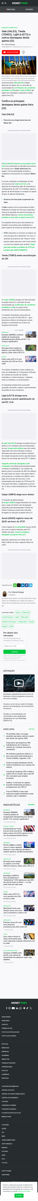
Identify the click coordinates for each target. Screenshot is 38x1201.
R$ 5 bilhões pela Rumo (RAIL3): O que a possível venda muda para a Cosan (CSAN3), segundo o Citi (19, 756)
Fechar (19, 1195)
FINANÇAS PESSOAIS (8, 1063)
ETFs (3, 1159)
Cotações (29, 9)
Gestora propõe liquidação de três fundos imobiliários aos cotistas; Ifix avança (20, 765)
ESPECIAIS (5, 1078)
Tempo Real (10, 9)
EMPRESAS (5, 1051)
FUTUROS (5, 1151)
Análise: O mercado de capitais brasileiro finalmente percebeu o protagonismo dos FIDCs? (18, 785)
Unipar (5, 626)
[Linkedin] (17, 1008)
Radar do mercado (10, 27)
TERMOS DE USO (7, 1028)
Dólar (4, 357)
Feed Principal (8, 617)
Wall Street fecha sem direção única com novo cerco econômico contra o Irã (15, 910)
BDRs (3, 1136)
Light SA (6, 443)
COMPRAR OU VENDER (9, 1105)
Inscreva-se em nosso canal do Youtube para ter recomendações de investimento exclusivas (18, 706)
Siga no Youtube (12, 52)
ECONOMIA (5, 1055)
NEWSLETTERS (6, 1116)
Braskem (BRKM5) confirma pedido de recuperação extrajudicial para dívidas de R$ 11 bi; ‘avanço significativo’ (16, 338)
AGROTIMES (5, 1174)
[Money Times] (20, 3)
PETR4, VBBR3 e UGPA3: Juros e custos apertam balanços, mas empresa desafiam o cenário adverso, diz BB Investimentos (18, 848)
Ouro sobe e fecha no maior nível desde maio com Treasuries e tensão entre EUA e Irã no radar (19, 940)
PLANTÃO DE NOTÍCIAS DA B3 (11, 1113)
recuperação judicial (15, 448)
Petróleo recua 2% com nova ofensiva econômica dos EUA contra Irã (15, 924)
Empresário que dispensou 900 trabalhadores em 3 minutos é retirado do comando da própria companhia (18, 746)
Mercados (5, 345)
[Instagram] (9, 1008)
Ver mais (32, 729)
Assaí (18, 612)
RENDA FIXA (5, 1059)
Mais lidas (8, 729)
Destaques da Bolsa (10, 950)
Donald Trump (8, 826)
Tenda (31, 622)
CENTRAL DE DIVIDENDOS (10, 1097)
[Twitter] (31, 1008)
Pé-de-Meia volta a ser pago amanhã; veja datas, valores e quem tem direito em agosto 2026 (20, 736)
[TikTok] (27, 1008)
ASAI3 (22, 527)
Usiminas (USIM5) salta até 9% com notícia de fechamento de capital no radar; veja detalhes (17, 956)
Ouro (5, 934)
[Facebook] (6, 1008)
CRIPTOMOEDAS (7, 1144)
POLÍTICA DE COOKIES (9, 1036)
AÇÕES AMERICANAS (8, 1140)
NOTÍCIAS (5, 1044)
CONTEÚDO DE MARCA (9, 1109)
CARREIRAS (5, 1074)
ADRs (3, 1155)
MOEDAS (4, 1147)
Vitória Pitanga (10, 44)
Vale (11, 626)
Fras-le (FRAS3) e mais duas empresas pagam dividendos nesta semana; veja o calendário (19, 794)
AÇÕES (4, 1128)
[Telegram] (24, 1008)
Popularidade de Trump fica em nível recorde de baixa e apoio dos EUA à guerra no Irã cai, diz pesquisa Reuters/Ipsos (18, 832)
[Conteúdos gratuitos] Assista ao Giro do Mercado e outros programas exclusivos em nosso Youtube (18, 696)
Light (17, 617)
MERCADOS (5, 1048)
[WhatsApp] (20, 1008)
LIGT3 (13, 443)
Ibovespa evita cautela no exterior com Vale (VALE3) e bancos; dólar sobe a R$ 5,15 (13, 350)
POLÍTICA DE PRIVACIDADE (10, 1032)
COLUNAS (5, 1101)
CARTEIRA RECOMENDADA (10, 1086)
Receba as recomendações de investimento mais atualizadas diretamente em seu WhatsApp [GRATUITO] (14, 717)
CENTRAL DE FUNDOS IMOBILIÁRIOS (13, 1094)
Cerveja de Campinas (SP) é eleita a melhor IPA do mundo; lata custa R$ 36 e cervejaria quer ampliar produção (20, 775)
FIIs (3, 1132)
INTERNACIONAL (7, 1067)
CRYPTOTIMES (6, 1171)
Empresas (5, 332)
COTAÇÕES (5, 1125)
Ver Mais (31, 804)
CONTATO (5, 1024)
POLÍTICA (5, 1070)
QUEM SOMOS (6, 1017)
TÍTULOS (4, 1163)
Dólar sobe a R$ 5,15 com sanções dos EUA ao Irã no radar (12, 361)
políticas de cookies (24, 1191)
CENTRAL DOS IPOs (8, 1090)
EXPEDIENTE (6, 1020)
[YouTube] (13, 1008)
